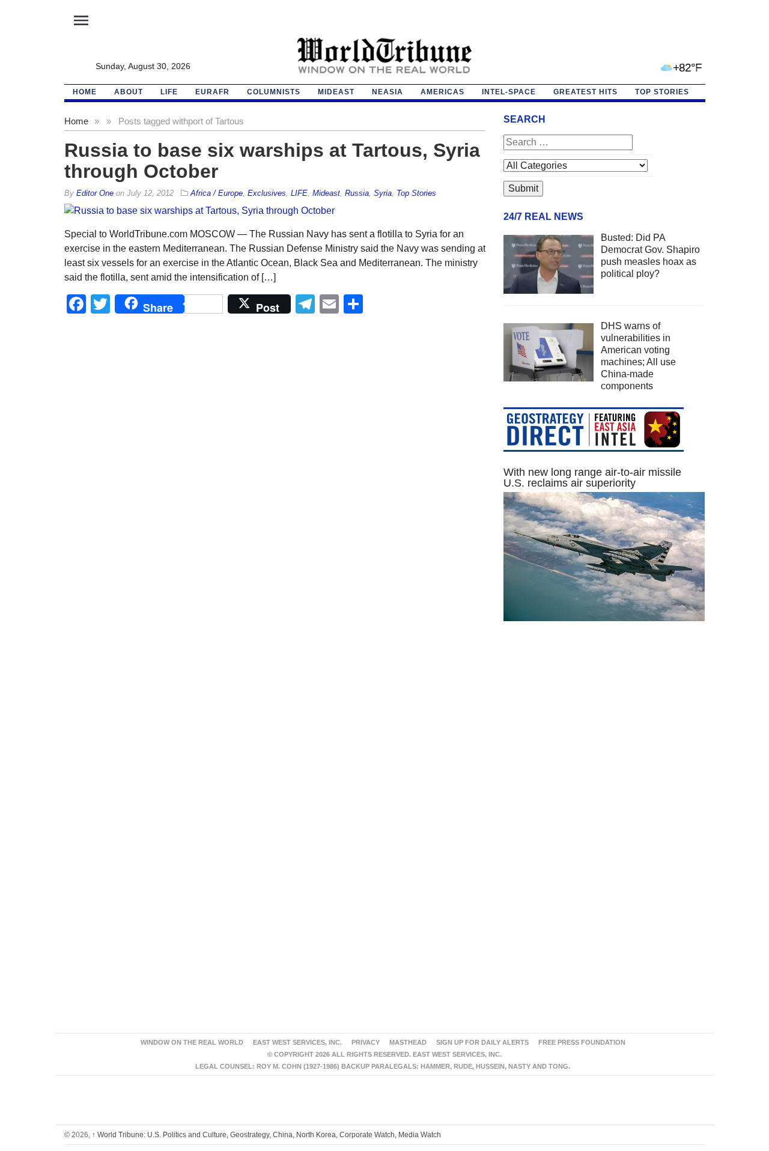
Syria (383, 193)
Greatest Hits (585, 92)
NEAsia (387, 92)
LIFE (169, 92)
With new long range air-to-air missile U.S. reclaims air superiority (592, 477)
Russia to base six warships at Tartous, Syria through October (272, 160)
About (128, 92)
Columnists (273, 92)
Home (76, 121)
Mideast (336, 92)
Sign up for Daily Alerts (482, 1042)
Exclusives (267, 193)
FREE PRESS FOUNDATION (581, 1042)
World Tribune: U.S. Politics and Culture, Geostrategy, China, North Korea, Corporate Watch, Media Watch (266, 1135)
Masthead (408, 1042)
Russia (357, 193)
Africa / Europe (216, 193)
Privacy (365, 1042)
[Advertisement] (604, 744)
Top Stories (662, 92)
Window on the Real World (192, 1042)
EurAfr (212, 92)
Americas (442, 92)
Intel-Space (509, 92)
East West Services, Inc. (297, 1042)
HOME (85, 92)
